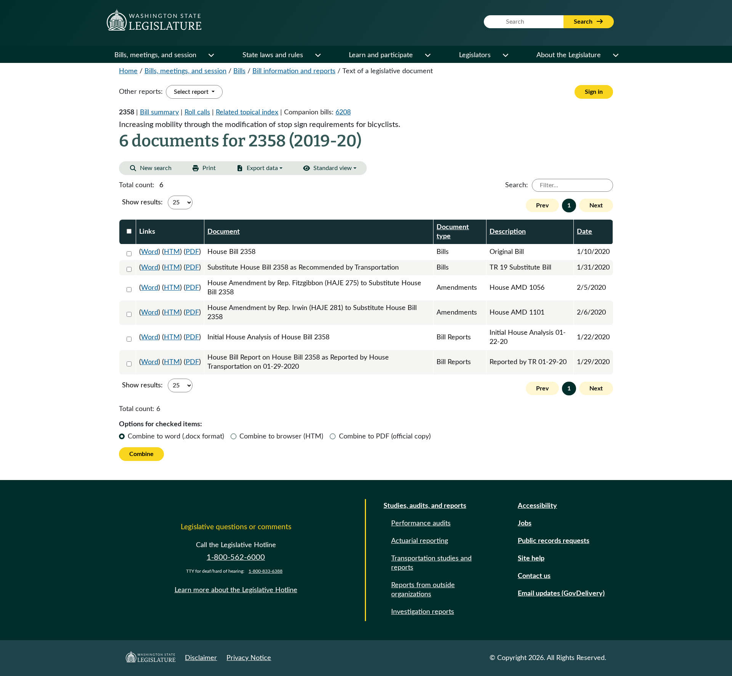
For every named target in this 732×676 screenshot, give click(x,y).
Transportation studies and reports (431, 563)
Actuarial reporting (419, 541)
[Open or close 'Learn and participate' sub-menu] (427, 55)
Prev (542, 205)
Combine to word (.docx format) (176, 436)
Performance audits (421, 523)
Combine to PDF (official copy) (385, 436)
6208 (343, 112)
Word (149, 252)
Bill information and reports (294, 71)
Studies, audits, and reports (425, 506)
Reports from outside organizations (423, 590)
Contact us (534, 576)
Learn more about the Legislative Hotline (236, 590)
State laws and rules (272, 55)
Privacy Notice (248, 658)
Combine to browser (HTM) (281, 436)
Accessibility (537, 506)
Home (128, 71)
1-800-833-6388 (266, 571)
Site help (531, 558)
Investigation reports (422, 612)
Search (584, 22)
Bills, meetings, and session (155, 55)
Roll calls (197, 112)
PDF (192, 252)
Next (596, 205)
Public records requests (553, 541)
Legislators (475, 55)
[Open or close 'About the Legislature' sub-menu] (615, 55)
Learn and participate (381, 55)
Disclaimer (201, 658)
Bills (239, 71)
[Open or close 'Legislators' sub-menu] (505, 55)
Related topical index (247, 112)
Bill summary (159, 112)
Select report (192, 92)
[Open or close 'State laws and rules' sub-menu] (318, 55)
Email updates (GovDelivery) (561, 593)
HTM (172, 252)
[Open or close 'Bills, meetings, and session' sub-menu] (211, 55)
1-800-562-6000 (236, 557)
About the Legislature (568, 55)
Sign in (594, 92)
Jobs (524, 523)
